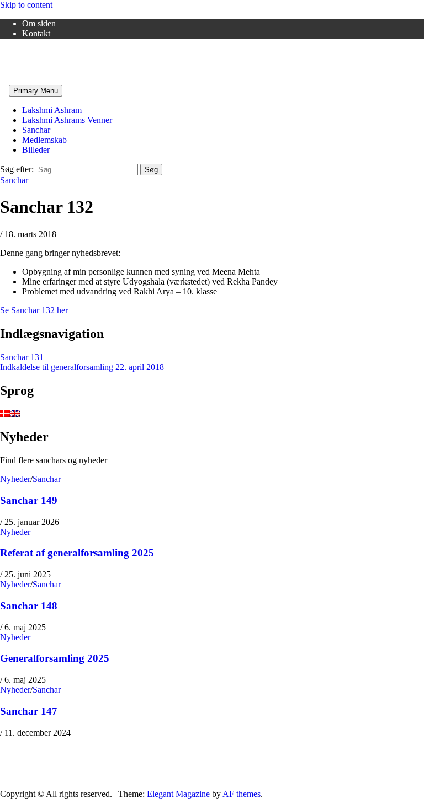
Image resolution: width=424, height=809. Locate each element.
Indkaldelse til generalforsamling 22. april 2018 (82, 367)
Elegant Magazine (178, 794)
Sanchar (36, 130)
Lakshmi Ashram (52, 110)
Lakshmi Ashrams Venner (45, 52)
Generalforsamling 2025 (54, 658)
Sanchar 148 (28, 606)
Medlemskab (44, 139)
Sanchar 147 (28, 711)
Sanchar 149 (28, 500)
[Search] (3, 90)
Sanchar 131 (22, 357)
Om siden (39, 23)
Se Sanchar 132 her (34, 310)
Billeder (36, 149)
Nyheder (15, 479)
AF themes (241, 794)
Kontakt (36, 33)
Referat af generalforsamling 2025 (77, 553)
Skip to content (26, 4)
